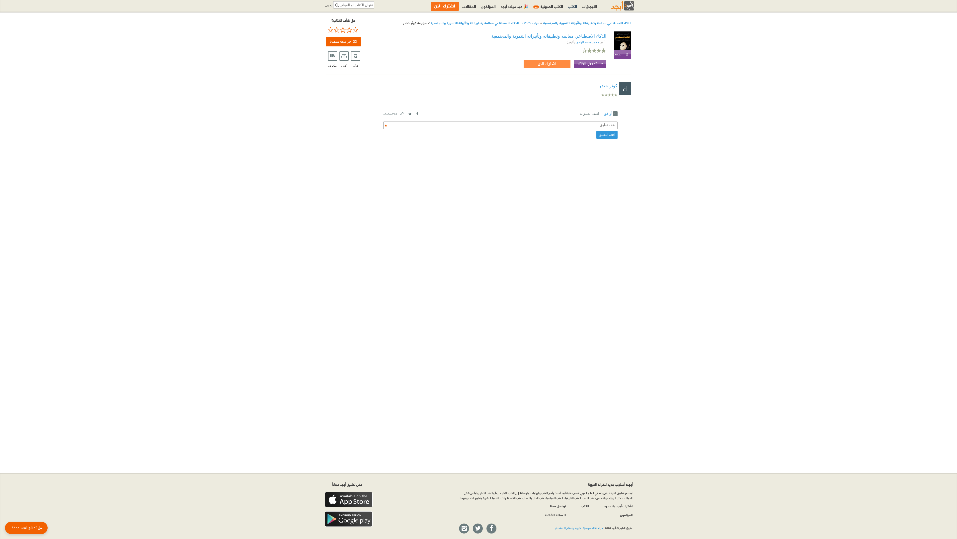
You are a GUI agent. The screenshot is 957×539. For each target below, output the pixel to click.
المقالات (469, 6)
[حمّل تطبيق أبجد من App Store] (349, 500)
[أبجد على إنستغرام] (464, 529)
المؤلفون (488, 6)
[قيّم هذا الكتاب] (343, 30)
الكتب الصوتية (549, 6)
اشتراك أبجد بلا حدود (618, 506)
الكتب (572, 6)
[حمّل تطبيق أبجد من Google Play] (349, 519)
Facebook (417, 113)
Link (401, 113)
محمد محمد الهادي (587, 42)
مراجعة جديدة (340, 41)
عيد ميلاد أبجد (514, 6)
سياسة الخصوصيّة (593, 528)
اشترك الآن (547, 64)
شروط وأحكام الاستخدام (568, 528)
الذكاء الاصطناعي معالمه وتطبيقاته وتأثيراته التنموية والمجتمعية (586, 22)
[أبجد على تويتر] (477, 529)
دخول (328, 5)
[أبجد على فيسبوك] (491, 529)
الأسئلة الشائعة (555, 515)
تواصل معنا (558, 506)
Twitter (409, 113)
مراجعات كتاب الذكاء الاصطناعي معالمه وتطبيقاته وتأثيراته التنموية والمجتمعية (484, 22)
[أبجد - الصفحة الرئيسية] (616, 5)
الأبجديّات (589, 6)
